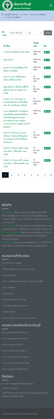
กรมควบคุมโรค (9, 275)
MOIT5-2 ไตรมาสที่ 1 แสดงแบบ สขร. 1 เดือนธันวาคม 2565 (16, 151)
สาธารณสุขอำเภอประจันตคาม (16, 357)
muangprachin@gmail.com (22, 383)
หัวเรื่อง (6, 46)
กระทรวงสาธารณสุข (11, 263)
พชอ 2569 (8, 59)
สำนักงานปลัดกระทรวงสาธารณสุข (18, 269)
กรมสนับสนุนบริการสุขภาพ (14, 305)
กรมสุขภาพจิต (8, 311)
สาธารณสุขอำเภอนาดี (12, 344)
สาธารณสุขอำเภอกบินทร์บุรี (15, 338)
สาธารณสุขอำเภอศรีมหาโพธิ (15, 363)
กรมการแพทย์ (8, 287)
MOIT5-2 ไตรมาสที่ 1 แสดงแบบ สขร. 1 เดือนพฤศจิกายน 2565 (16, 163)
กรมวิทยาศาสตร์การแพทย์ (14, 299)
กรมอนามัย (7, 293)
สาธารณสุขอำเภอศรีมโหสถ (15, 369)
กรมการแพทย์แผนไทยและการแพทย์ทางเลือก (23, 281)
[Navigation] (51, 5)
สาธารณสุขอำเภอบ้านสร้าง (14, 350)
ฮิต (45, 46)
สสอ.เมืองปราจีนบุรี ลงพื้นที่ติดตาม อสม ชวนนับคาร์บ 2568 (15, 89)
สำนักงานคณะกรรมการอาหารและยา (19, 318)
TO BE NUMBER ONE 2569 (16, 52)
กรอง (47, 33)
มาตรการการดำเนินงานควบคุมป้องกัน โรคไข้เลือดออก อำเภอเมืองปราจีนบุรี (15, 102)
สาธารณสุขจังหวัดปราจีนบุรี (15, 332)
